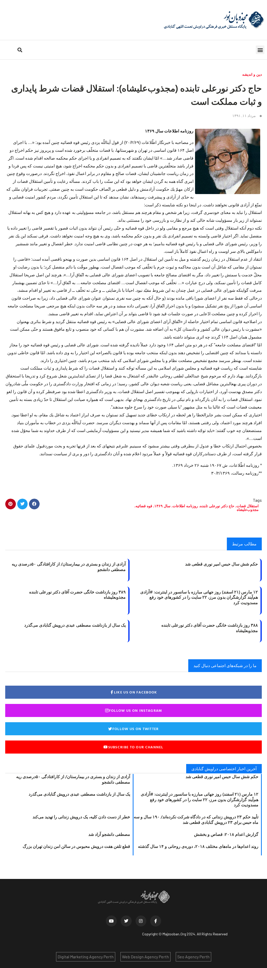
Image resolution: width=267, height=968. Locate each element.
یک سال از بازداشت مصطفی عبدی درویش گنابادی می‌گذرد (75, 625)
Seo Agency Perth (193, 956)
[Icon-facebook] (155, 920)
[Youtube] (111, 920)
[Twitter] (126, 920)
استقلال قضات (247, 506)
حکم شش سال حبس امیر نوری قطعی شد (221, 564)
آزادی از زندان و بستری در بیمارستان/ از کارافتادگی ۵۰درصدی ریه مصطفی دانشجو (69, 567)
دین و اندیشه (252, 74)
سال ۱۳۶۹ (162, 506)
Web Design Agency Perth (145, 956)
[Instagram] (141, 920)
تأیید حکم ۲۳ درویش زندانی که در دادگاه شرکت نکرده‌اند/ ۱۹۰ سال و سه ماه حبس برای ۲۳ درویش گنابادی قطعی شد (196, 819)
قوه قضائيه (144, 506)
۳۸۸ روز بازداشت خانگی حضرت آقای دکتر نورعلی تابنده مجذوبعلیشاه (209, 628)
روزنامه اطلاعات (185, 506)
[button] (260, 49)
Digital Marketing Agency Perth (86, 956)
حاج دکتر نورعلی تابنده (217, 506)
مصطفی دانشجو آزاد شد (109, 834)
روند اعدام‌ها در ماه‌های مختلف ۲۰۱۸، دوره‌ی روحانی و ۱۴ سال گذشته (198, 846)
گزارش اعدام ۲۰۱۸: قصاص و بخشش (226, 834)
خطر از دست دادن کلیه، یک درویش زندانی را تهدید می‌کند (81, 817)
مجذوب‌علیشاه (248, 509)
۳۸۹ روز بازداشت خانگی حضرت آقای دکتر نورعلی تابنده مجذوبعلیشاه (77, 594)
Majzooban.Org (174, 934)
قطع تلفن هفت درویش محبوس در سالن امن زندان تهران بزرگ (76, 846)
